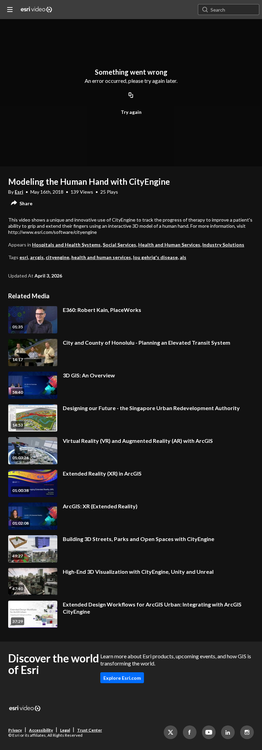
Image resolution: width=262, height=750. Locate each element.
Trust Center (89, 730)
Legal (65, 730)
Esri (19, 192)
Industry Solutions (223, 244)
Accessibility (41, 730)
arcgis (37, 257)
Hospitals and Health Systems (66, 244)
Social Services (119, 244)
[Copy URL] (131, 95)
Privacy (15, 730)
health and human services (101, 257)
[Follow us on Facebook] (189, 732)
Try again (131, 112)
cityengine (57, 257)
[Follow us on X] (170, 732)
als (183, 257)
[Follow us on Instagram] (247, 732)
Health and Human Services (169, 244)
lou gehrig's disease (155, 257)
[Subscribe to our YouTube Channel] (209, 732)
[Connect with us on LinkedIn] (228, 732)
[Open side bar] (10, 9)
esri (23, 257)
